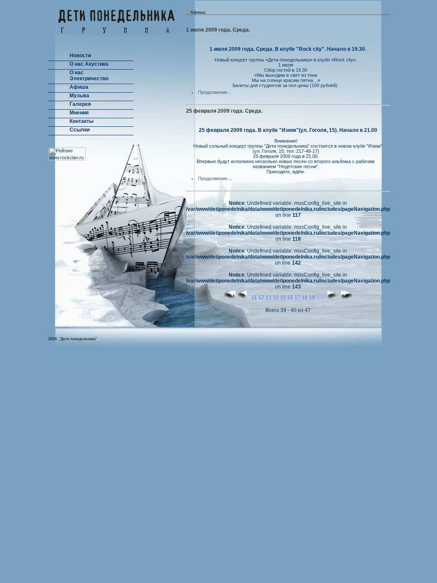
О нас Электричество (89, 76)
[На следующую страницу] (332, 297)
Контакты (81, 121)
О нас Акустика (89, 64)
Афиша (79, 87)
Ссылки (80, 130)
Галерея (80, 104)
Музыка (79, 96)
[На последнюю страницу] (346, 297)
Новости (80, 55)
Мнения (79, 113)
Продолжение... (214, 92)
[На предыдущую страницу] (244, 297)
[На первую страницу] (230, 297)
